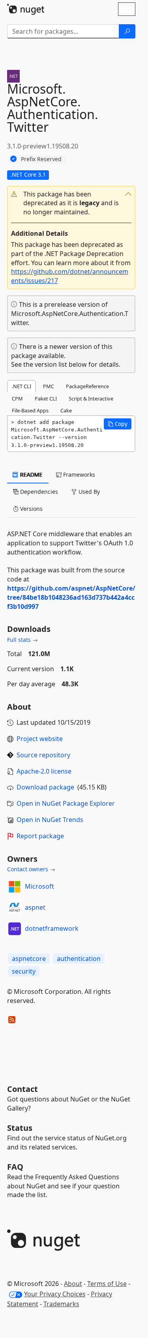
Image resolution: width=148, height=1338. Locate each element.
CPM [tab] (17, 398)
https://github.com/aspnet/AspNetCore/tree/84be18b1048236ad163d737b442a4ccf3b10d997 (71, 597)
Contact (22, 1089)
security (24, 971)
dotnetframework (52, 928)
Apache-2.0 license (44, 771)
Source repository (43, 755)
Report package (40, 836)
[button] (71, 203)
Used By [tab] (88, 491)
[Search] (127, 31)
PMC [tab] (48, 386)
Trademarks (61, 1303)
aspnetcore (29, 958)
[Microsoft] (14, 887)
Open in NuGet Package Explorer (66, 803)
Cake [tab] (66, 410)
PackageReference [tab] (87, 386)
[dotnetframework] (14, 929)
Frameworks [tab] (78, 474)
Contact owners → (31, 869)
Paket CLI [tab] (46, 398)
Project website (40, 738)
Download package (45, 787)
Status (19, 1127)
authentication (79, 958)
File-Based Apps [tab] (30, 410)
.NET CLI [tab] (21, 386)
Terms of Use (107, 1283)
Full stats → (22, 639)
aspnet (35, 907)
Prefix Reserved (41, 159)
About (73, 1283)
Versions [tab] (31, 508)
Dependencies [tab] (38, 491)
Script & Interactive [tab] (91, 398)
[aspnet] (14, 908)
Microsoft (39, 886)
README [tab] (31, 474)
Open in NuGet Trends (50, 819)
